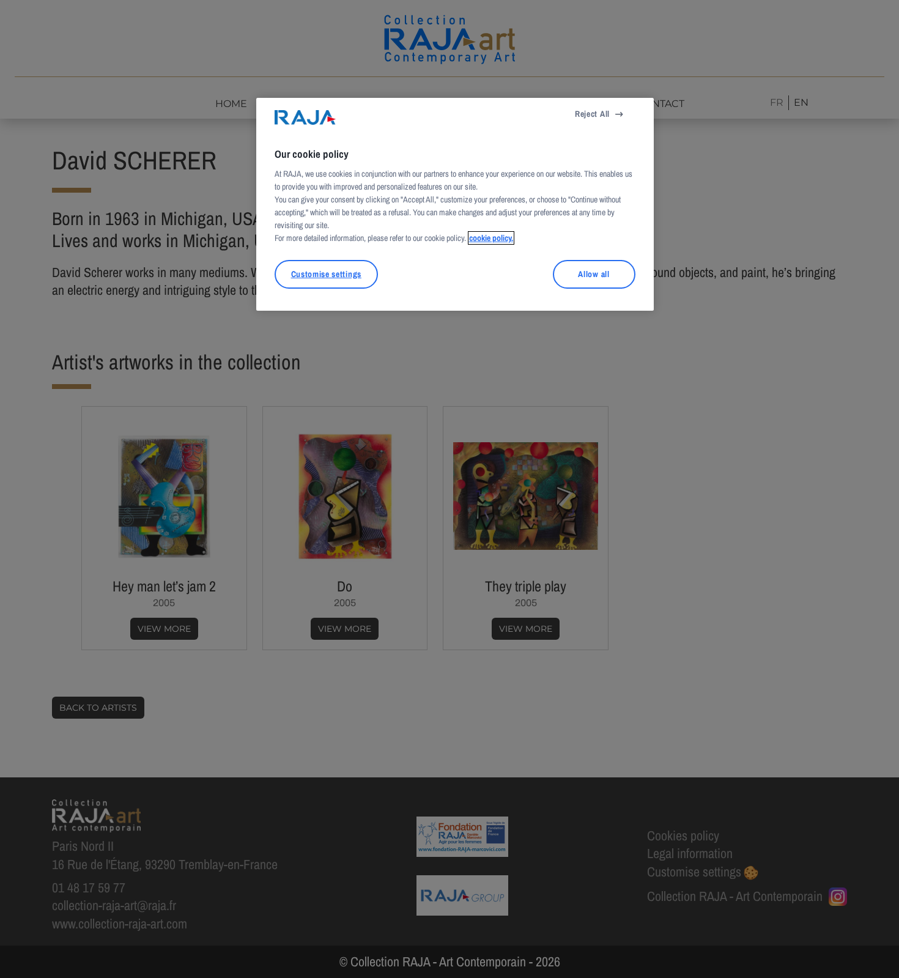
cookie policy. (491, 237)
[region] (455, 204)
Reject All (592, 113)
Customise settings (326, 274)
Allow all (593, 274)
